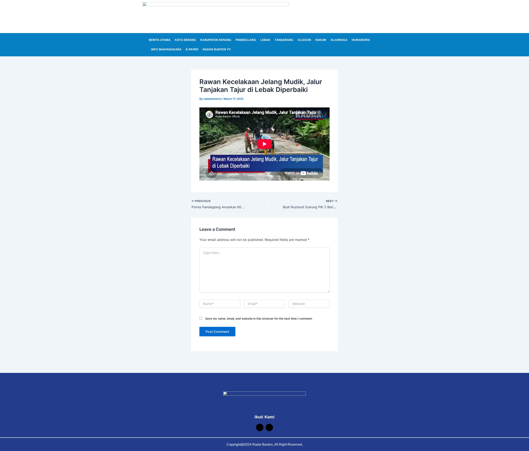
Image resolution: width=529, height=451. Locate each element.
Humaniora (361, 40)
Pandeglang (246, 40)
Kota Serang (185, 40)
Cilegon (304, 40)
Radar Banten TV (217, 49)
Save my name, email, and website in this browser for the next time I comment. (259, 318)
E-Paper (192, 49)
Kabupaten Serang (215, 40)
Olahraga (339, 40)
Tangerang (284, 40)
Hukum (320, 40)
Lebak (265, 40)
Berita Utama (159, 40)
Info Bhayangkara (166, 49)
